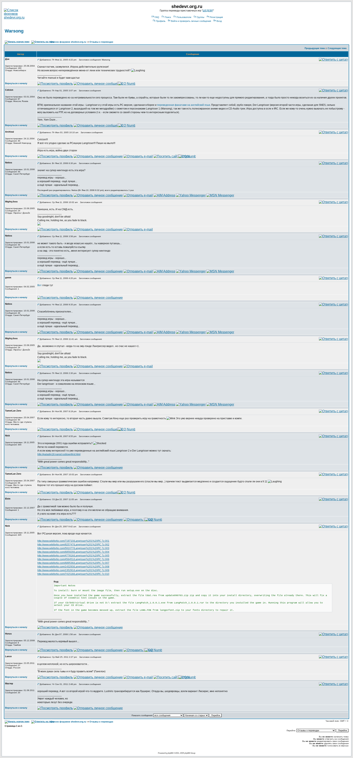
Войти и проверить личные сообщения (191, 21)
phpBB (170, 753)
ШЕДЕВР (208, 10)
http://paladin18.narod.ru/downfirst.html (58, 454)
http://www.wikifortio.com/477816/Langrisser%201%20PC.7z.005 (73, 555)
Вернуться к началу (16, 83)
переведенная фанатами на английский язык (183, 105)
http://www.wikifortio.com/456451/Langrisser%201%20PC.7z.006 (73, 559)
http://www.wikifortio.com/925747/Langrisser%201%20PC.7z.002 (73, 544)
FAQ (157, 17)
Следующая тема (337, 48)
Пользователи (183, 17)
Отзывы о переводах (101, 42)
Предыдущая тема (315, 48)
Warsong (14, 30)
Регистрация (216, 17)
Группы (200, 17)
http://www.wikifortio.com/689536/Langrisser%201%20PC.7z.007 (73, 563)
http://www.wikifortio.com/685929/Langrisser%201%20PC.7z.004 (73, 552)
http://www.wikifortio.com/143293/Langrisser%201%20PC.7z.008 (73, 566)
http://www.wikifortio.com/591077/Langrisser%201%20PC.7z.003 (73, 548)
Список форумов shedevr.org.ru (68, 42)
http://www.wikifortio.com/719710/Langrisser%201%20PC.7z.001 (73, 541)
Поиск (168, 17)
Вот (39, 285)
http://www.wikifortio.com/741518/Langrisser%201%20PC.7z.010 (73, 574)
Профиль (160, 21)
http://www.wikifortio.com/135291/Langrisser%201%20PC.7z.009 (73, 570)
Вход (219, 21)
